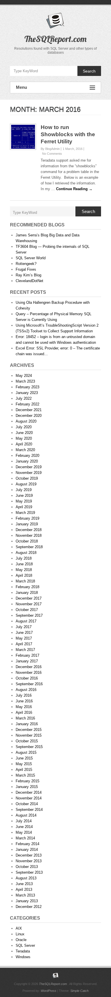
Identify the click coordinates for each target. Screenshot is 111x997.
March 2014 (25, 838)
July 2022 (24, 398)
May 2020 (24, 438)
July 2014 (24, 821)
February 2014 (27, 844)
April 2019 (24, 507)
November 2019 (29, 473)
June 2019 (24, 495)
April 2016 (24, 712)
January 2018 (27, 592)
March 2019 (25, 512)
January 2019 (27, 524)
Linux (20, 934)
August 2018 (26, 552)
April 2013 (24, 889)
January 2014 (27, 849)
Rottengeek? (26, 264)
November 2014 (29, 798)
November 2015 (29, 735)
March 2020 (25, 450)
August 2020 (26, 421)
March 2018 (25, 581)
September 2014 (29, 809)
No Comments (52, 153)
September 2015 (29, 747)
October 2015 (27, 741)
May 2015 (24, 764)
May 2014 (24, 832)
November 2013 (29, 861)
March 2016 (25, 718)
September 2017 (29, 615)
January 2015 (27, 787)
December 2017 (29, 598)
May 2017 (24, 638)
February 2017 (27, 655)
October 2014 (27, 804)
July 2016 (24, 695)
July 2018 (24, 558)
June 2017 (24, 632)
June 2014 (24, 827)
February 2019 (27, 518)
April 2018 (24, 575)
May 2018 (24, 570)
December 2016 (29, 667)
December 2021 (29, 410)
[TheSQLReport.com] (55, 975)
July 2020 (24, 427)
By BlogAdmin (50, 148)
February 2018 (27, 587)
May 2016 (24, 707)
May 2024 (24, 375)
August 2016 (26, 690)
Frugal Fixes (26, 269)
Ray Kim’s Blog (28, 275)
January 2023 (27, 393)
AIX (19, 928)
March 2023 (25, 381)
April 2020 (24, 444)
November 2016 (29, 672)
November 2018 (29, 535)
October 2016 (27, 678)
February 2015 (27, 781)
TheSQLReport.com (55, 38)
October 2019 (27, 478)
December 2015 (29, 729)
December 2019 (29, 467)
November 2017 (29, 604)
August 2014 (26, 815)
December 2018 (29, 530)
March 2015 (25, 775)
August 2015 (26, 752)
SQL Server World (31, 258)
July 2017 (24, 627)
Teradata (23, 951)
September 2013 (29, 872)
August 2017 (26, 621)
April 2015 (24, 769)
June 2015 (24, 758)
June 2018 (24, 564)
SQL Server (25, 945)
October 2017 (27, 610)
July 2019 (24, 490)
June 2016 (24, 701)
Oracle (21, 940)
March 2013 (25, 895)
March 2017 (25, 650)
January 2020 (27, 461)
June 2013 (24, 884)
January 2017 (27, 661)
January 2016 (27, 724)
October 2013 (27, 867)
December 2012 (29, 906)
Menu (21, 87)
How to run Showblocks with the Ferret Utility (68, 134)
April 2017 (24, 644)
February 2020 (27, 455)
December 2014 (29, 792)
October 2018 (27, 541)
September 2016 (29, 684)
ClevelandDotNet (29, 281)
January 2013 (27, 901)
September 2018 (29, 547)
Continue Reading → (74, 189)
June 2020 (24, 433)
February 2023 (27, 387)
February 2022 (27, 404)
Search (89, 71)
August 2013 (26, 878)
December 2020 (29, 415)
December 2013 (29, 855)
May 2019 (24, 501)
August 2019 (26, 484)
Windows (23, 957)
